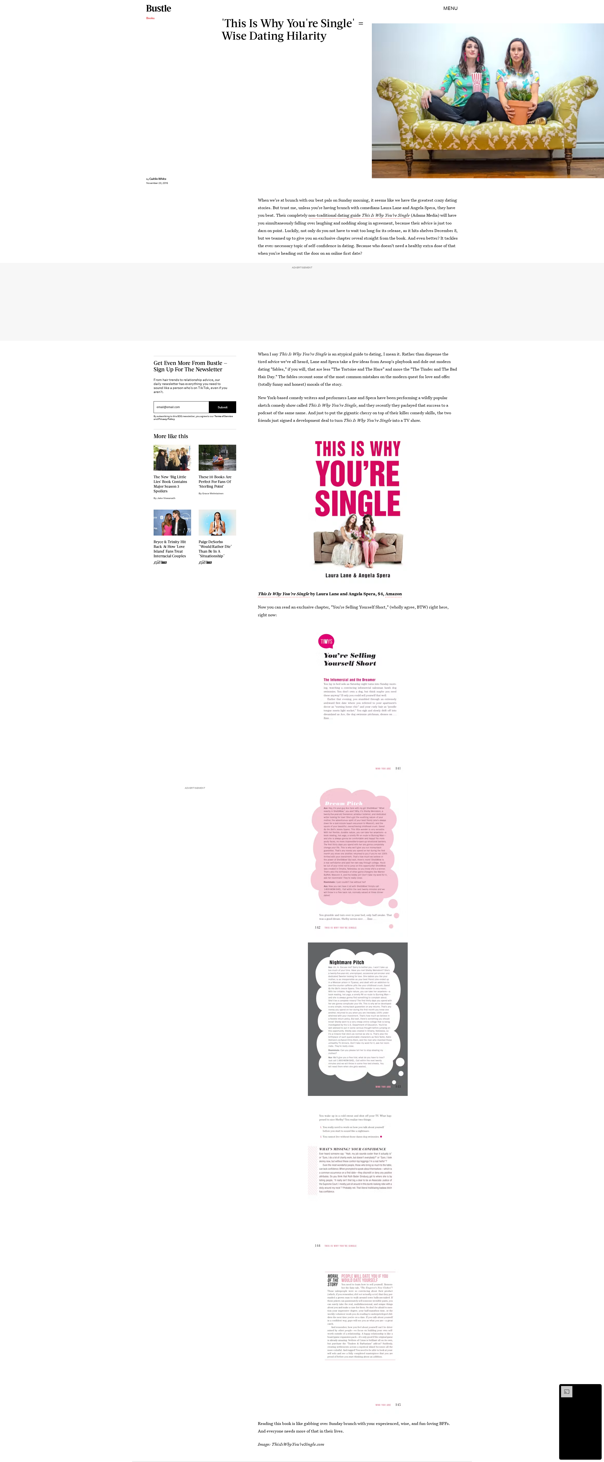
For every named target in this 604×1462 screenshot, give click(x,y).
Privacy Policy (166, 419)
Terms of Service (223, 416)
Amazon (393, 593)
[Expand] (564, 1388)
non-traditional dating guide (359, 215)
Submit (223, 407)
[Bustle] (158, 8)
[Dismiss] (596, 1388)
